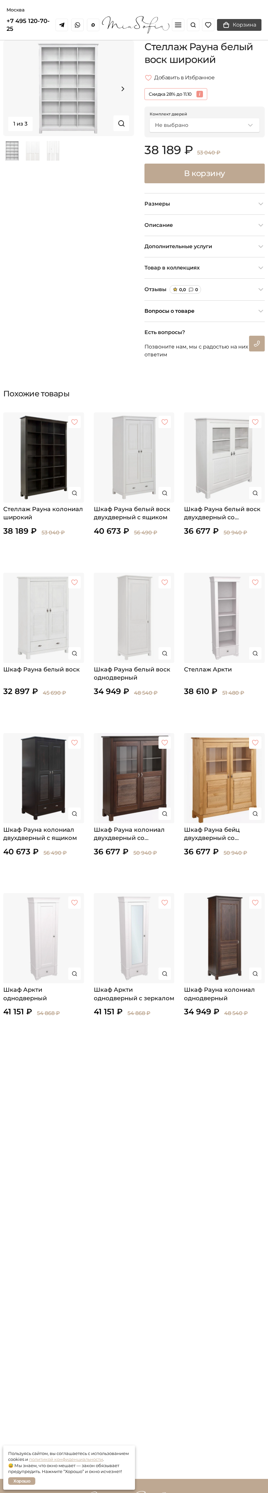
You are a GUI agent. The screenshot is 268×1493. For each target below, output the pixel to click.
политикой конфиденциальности (66, 1459)
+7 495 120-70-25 (28, 24)
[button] (123, 89)
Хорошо (21, 1480)
